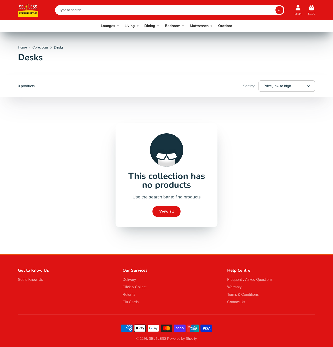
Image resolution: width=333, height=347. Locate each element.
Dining (149, 25)
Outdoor (225, 25)
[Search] (279, 10)
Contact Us (236, 302)
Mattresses (199, 25)
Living (130, 25)
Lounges (108, 25)
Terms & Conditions (243, 294)
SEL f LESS (157, 338)
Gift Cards (131, 302)
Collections (40, 47)
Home (22, 47)
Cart (311, 10)
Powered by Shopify (182, 338)
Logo (28, 10)
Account (298, 10)
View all (166, 211)
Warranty (234, 287)
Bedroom (172, 25)
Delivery (129, 279)
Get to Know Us (30, 279)
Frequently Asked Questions (250, 279)
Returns (129, 294)
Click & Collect (134, 287)
